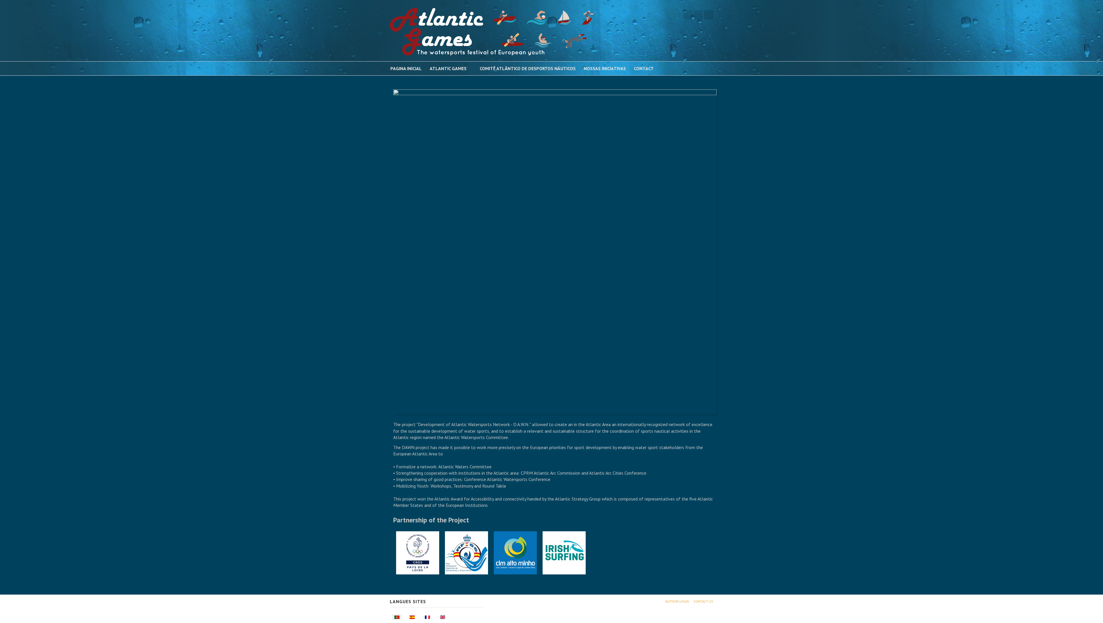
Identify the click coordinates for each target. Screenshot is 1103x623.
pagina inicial (406, 68)
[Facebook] (688, 15)
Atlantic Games (448, 68)
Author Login (677, 601)
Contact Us (703, 601)
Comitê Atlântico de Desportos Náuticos (528, 68)
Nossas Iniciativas (605, 68)
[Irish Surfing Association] (564, 552)
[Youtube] (708, 15)
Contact (644, 68)
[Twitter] (698, 15)
